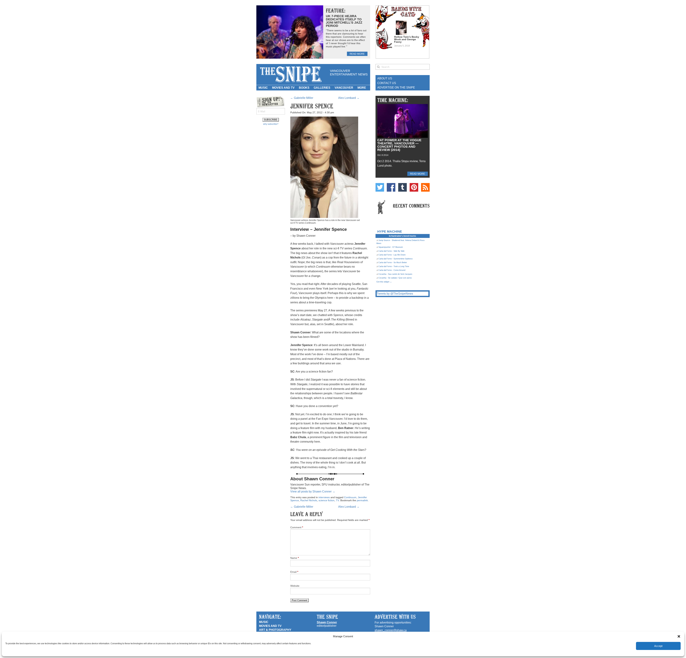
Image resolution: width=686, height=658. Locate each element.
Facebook (391, 187)
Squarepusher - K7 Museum (390, 247)
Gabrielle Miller (301, 97)
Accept (658, 645)
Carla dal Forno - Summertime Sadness (395, 259)
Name (294, 557)
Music (263, 87)
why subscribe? (270, 124)
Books (304, 87)
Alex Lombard (348, 97)
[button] (679, 636)
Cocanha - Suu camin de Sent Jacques (395, 274)
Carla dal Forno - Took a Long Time (393, 266)
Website (294, 585)
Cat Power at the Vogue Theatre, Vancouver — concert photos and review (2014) (399, 145)
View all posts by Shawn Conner (312, 491)
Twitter (380, 187)
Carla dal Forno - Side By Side (391, 251)
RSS (425, 187)
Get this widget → (384, 282)
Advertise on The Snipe (396, 87)
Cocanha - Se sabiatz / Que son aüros (395, 278)
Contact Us (386, 83)
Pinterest (414, 187)
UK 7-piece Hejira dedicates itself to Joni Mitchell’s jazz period (344, 20)
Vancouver (344, 87)
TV (337, 500)
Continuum (350, 497)
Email (294, 571)
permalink (362, 500)
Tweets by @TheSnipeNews (395, 293)
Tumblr (402, 187)
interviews (324, 497)
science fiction (326, 500)
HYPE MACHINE (389, 231)
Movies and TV (283, 87)
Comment (296, 527)
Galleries (322, 87)
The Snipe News (290, 74)
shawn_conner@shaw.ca (391, 630)
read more (357, 53)
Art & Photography (275, 629)
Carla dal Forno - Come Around (391, 270)
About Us (384, 78)
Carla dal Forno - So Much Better (392, 262)
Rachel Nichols (308, 500)
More (361, 87)
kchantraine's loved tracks (402, 236)
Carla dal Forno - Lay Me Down (392, 255)
